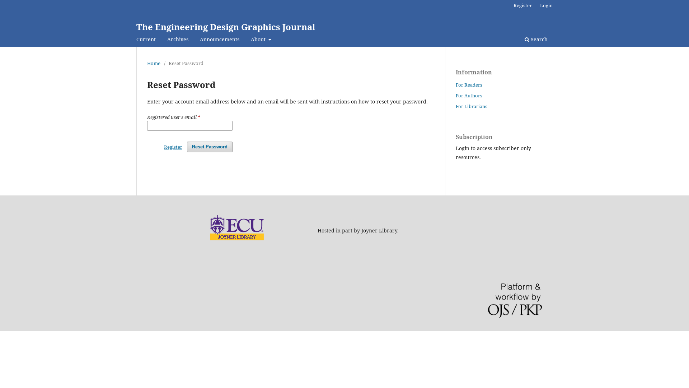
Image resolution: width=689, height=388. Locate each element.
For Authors (469, 95)
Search (538, 39)
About (259, 39)
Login (546, 5)
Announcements (219, 39)
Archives (177, 39)
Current (146, 39)
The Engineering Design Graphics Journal (225, 27)
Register (523, 5)
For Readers (469, 85)
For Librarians (471, 106)
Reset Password (210, 146)
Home (153, 63)
